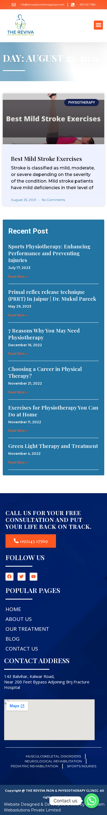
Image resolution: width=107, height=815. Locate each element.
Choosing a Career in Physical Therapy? (45, 372)
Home (13, 609)
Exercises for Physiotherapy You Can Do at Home (53, 411)
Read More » (17, 277)
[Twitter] (22, 577)
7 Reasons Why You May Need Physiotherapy (44, 334)
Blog (12, 638)
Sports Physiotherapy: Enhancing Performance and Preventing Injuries (49, 253)
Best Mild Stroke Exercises (46, 158)
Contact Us (21, 648)
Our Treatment (27, 628)
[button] (98, 25)
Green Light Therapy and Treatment (53, 445)
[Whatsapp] (91, 800)
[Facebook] (9, 577)
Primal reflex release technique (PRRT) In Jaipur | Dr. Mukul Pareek (52, 295)
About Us (18, 619)
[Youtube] (34, 577)
